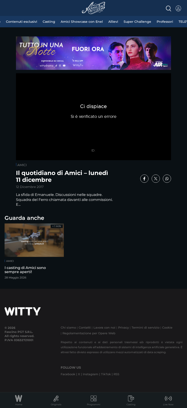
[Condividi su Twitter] (156, 179)
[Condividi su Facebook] (144, 179)
